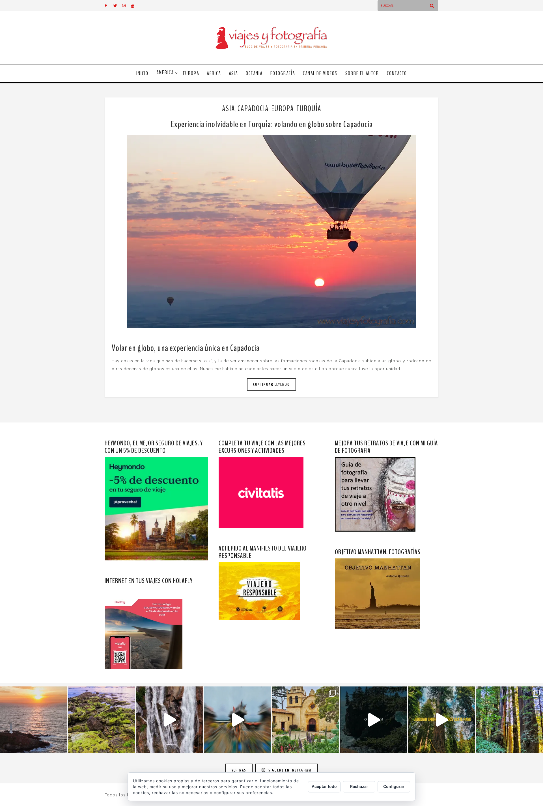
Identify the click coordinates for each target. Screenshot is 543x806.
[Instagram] (126, 5)
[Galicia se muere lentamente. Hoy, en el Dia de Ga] (169, 719)
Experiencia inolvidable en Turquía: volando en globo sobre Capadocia (272, 124)
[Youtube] (135, 5)
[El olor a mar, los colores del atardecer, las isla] (101, 719)
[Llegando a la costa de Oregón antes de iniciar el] (373, 719)
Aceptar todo (324, 786)
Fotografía (282, 73)
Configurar (393, 786)
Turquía (308, 108)
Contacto (397, 73)
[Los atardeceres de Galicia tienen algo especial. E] (33, 719)
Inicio (142, 73)
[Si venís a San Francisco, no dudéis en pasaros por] (237, 719)
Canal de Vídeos (320, 73)
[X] (117, 5)
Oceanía (254, 73)
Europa (191, 73)
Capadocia (253, 108)
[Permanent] (271, 231)
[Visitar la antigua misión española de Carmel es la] (305, 719)
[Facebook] (109, 5)
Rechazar (359, 786)
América (165, 72)
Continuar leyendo (271, 384)
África (214, 73)
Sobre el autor (362, 73)
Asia (233, 73)
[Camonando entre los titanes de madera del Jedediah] (441, 719)
